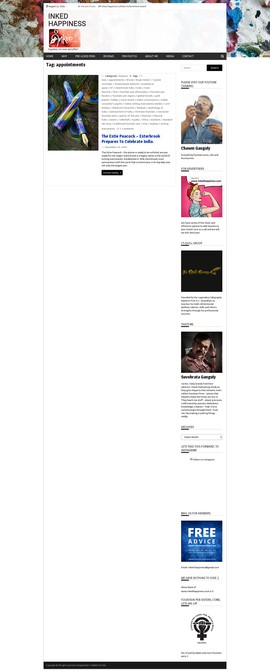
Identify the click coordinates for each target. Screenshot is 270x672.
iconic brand (127, 99)
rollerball (124, 119)
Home (49, 56)
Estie (139, 87)
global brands (145, 95)
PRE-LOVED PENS (85, 56)
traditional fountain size (127, 123)
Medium (141, 107)
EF (111, 87)
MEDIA (170, 56)
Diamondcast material (127, 84)
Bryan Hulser (143, 79)
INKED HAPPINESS (67, 20)
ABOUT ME (151, 56)
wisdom (154, 123)
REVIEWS (108, 56)
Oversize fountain (145, 111)
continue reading (110, 173)
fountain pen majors (124, 95)
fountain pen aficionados (134, 92)
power (113, 119)
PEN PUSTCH (129, 56)
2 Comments (127, 128)
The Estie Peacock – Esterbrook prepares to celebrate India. (131, 138)
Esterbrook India (124, 87)
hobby (114, 99)
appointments (116, 79)
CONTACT (188, 56)
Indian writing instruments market (143, 103)
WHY (64, 56)
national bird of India (120, 111)
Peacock (146, 115)
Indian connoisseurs (148, 99)
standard (155, 119)
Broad (130, 79)
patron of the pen (129, 115)
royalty (136, 119)
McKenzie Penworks (123, 107)
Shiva (145, 119)
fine (115, 92)
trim (145, 123)
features (123, 76)
